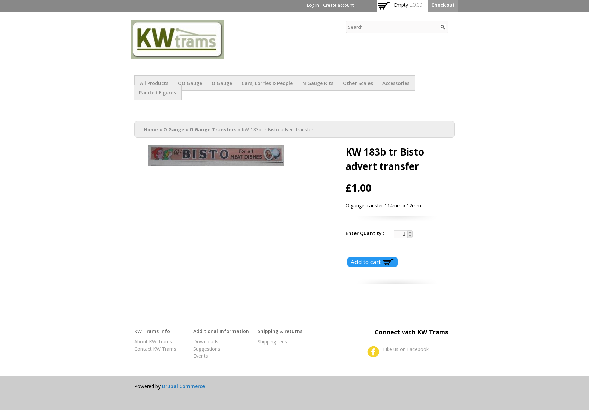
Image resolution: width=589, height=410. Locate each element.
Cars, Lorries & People (267, 83)
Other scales (358, 83)
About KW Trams (153, 341)
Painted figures (157, 92)
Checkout (443, 5)
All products (154, 83)
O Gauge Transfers (213, 129)
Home (151, 129)
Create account (338, 5)
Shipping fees (272, 341)
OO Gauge (190, 83)
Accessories (395, 83)
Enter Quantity (364, 233)
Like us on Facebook (406, 349)
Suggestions (206, 349)
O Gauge (222, 83)
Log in (313, 5)
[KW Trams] (177, 55)
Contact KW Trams (155, 349)
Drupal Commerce (183, 386)
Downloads (205, 341)
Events (200, 356)
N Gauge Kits (317, 83)
